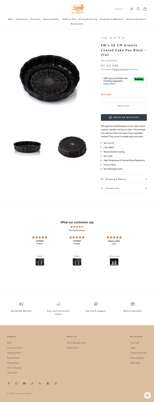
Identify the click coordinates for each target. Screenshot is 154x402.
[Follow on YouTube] (24, 383)
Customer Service (15, 347)
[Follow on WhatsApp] (55, 383)
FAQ (9, 342)
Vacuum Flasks (51, 19)
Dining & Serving (88, 19)
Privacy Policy (13, 362)
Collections (22, 19)
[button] (75, 270)
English (118, 9)
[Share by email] (123, 38)
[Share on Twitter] (115, 38)
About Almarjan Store (76, 342)
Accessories (77, 24)
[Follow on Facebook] (8, 383)
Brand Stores (72, 347)
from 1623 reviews (77, 230)
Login (132, 347)
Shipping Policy (14, 352)
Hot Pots (35, 19)
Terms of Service (14, 367)
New (10, 19)
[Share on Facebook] (111, 38)
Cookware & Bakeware (111, 19)
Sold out (124, 106)
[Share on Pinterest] (119, 38)
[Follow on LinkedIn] (40, 383)
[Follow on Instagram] (16, 383)
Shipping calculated (120, 69)
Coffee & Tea (69, 19)
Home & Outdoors (136, 19)
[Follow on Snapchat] (47, 383)
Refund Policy (13, 357)
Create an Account (138, 352)
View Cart (134, 342)
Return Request (137, 357)
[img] (77, 227)
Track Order (12, 372)
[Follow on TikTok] (32, 383)
